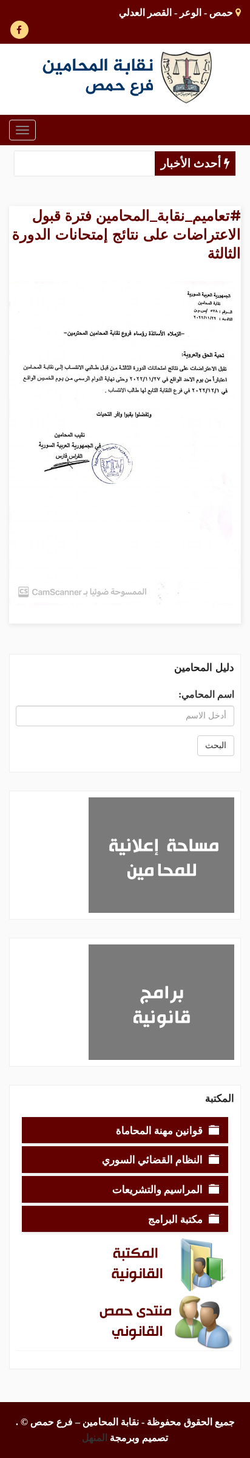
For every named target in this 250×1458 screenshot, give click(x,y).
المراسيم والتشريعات (157, 1189)
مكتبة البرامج (175, 1219)
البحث (215, 745)
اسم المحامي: (206, 694)
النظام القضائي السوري (152, 1159)
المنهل (94, 1437)
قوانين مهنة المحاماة (159, 1130)
